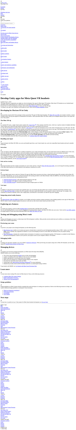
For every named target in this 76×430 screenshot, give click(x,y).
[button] (38, 1)
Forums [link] (2, 344)
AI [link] (1, 311)
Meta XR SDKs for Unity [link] (36, 211)
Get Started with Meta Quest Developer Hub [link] (26, 266)
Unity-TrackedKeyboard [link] (9, 182)
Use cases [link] (3, 338)
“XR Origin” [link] (29, 127)
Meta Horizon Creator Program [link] (8, 327)
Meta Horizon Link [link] (8, 230)
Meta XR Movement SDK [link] (48, 165)
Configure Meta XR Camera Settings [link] (38, 136)
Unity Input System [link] (20, 158)
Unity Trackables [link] (8, 181)
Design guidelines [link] (40, 107)
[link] (4, 2)
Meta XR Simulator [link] (8, 234)
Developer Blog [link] (4, 321)
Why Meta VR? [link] (4, 330)
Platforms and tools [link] (5, 332)
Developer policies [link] (5, 340)
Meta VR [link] (3, 310)
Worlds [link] (2, 313)
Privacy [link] (2, 343)
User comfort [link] (7, 294)
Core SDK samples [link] (70, 210)
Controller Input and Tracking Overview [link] (54, 155)
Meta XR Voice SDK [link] (9, 191)
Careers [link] (2, 315)
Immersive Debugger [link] (31, 242)
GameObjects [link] (11, 129)
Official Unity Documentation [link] (11, 279)
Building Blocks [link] (24, 208)
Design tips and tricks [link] (9, 291)
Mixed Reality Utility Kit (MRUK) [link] (11, 199)
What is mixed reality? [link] (6, 331)
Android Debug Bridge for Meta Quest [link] (14, 244)
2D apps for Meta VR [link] (6, 334)
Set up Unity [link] (45, 302)
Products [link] (3, 318)
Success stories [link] (4, 336)
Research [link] (3, 317)
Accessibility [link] (7, 293)
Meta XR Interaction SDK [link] (56, 157)
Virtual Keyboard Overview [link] (10, 179)
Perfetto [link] (20, 255)
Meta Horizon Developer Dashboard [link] (21, 262)
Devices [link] (2, 335)
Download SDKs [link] (5, 322)
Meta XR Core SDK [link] (55, 115)
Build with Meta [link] (4, 307)
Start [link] (2, 326)
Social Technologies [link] (5, 309)
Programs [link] (3, 325)
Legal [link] (2, 342)
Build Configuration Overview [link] (11, 277)
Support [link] (2, 346)
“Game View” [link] (31, 125)
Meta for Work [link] (4, 323)
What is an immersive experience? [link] (12, 290)
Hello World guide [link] (33, 105)
